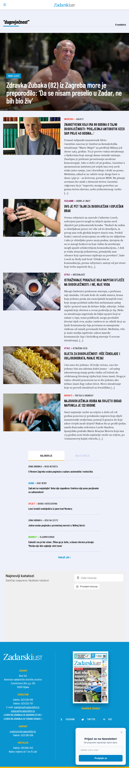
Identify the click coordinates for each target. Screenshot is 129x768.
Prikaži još (64, 557)
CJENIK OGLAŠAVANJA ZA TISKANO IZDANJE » (23, 718)
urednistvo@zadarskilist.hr (23, 731)
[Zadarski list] (64, 5)
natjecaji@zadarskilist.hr (23, 711)
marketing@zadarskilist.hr (26, 707)
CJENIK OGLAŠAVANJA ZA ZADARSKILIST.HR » (23, 714)
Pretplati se (101, 758)
